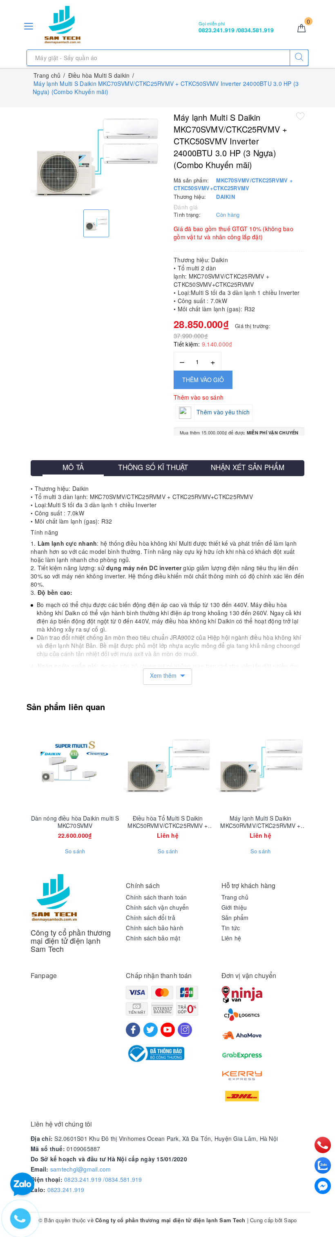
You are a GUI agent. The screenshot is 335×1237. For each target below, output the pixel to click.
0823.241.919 (66, 1189)
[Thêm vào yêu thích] (300, 115)
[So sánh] (113, 766)
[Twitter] (150, 1030)
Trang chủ (234, 897)
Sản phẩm (235, 917)
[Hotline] (323, 1145)
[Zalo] (323, 1165)
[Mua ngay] (37, 766)
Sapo (290, 1220)
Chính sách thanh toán (156, 897)
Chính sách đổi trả (150, 917)
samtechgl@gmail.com (80, 1169)
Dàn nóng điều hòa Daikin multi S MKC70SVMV (75, 821)
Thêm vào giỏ (203, 380)
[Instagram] (185, 1030)
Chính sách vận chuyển (157, 907)
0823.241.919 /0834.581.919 (103, 1179)
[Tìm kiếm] (299, 57)
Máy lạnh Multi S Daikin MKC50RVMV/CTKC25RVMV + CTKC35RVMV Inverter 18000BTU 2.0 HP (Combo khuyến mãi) (260, 821)
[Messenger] (323, 1186)
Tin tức (230, 928)
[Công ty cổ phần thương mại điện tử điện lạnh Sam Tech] (62, 24)
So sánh (75, 851)
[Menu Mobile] (29, 25)
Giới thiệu (234, 907)
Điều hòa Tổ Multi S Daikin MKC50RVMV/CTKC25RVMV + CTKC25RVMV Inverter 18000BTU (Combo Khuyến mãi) (168, 821)
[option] (96, 157)
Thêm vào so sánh (198, 397)
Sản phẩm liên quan (66, 707)
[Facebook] (133, 1030)
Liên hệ (231, 938)
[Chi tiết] (129, 766)
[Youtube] (168, 1030)
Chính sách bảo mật (153, 938)
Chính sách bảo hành (154, 928)
